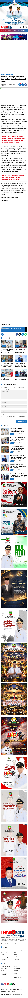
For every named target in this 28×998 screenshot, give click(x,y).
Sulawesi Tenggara (19, 950)
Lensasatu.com (4, 84)
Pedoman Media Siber (16, 989)
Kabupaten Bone (5, 966)
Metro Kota (4, 952)
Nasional (16, 952)
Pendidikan (4, 959)
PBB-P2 (16, 971)
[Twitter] (19, 334)
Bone (3, 360)
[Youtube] (8, 984)
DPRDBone (3, 971)
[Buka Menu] (23, 27)
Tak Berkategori (5, 957)
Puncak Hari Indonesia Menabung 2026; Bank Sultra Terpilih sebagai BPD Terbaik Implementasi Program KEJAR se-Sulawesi (7, 351)
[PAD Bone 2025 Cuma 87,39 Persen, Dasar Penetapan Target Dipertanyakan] (7, 358)
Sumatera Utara (9, 74)
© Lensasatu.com (6, 994)
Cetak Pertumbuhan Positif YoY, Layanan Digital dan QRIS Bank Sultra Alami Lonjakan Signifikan (20, 365)
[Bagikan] (25, 84)
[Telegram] (22, 334)
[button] (21, 27)
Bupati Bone (4, 968)
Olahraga (16, 959)
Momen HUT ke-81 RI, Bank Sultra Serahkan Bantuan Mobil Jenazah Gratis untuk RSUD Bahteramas (20, 379)
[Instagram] (5, 984)
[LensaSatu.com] (6, 27)
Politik (2, 954)
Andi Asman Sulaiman (4, 973)
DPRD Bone (4, 977)
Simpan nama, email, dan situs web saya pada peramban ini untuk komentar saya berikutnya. (14, 416)
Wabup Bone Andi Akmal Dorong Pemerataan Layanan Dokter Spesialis (7, 379)
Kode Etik (3, 991)
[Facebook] (17, 334)
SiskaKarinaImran (18, 977)
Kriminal (16, 957)
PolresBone (17, 968)
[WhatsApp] (25, 334)
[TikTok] (13, 984)
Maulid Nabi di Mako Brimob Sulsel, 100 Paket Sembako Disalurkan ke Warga (20, 351)
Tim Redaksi (4, 989)
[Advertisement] (14, 55)
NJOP (15, 974)
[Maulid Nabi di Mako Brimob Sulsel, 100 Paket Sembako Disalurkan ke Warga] (21, 344)
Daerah (3, 74)
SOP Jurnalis (11, 991)
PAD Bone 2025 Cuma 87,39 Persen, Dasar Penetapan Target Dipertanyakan (7, 365)
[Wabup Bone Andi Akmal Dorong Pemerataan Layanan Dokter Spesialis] (7, 373)
